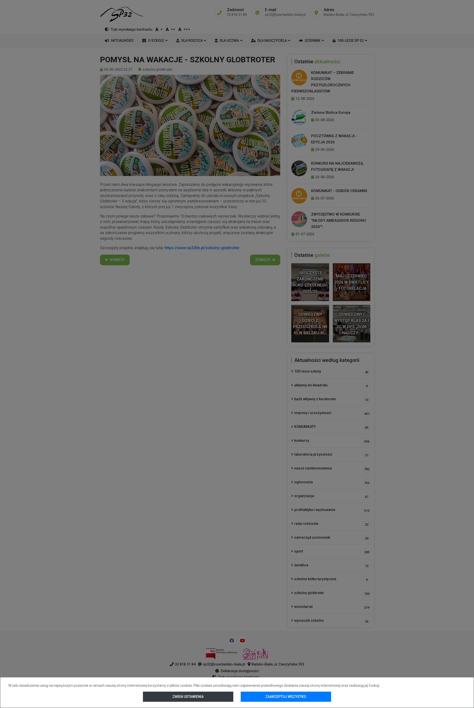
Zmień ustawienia (188, 697)
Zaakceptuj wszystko (285, 697)
